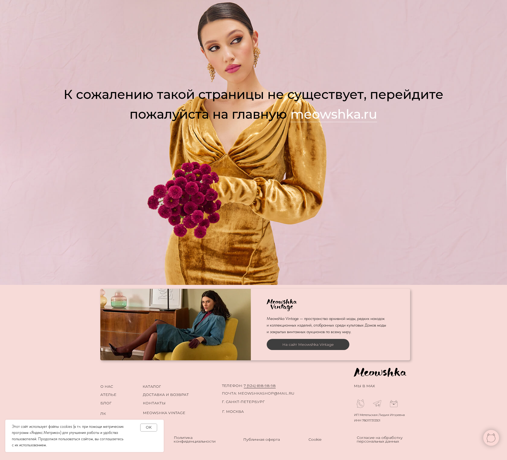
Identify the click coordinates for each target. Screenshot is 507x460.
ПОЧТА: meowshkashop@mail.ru (258, 393)
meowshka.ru (333, 114)
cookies (66, 426)
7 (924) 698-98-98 (260, 385)
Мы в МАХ (364, 386)
